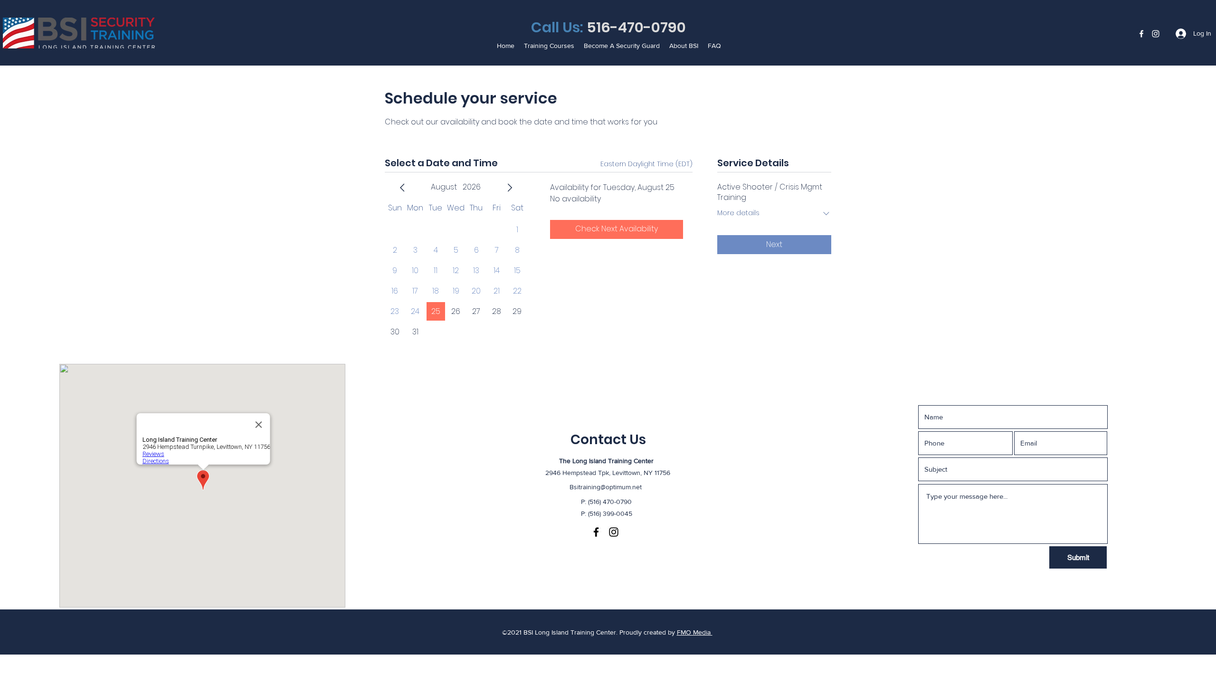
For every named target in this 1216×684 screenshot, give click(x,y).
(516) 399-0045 (610, 513)
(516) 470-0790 (610, 501)
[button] (684, 45)
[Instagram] (1155, 33)
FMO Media (694, 632)
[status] (646, 164)
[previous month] (402, 187)
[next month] (509, 187)
